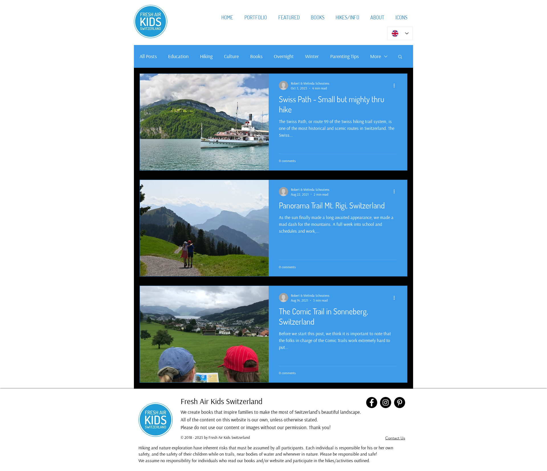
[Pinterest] (399, 402)
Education (178, 56)
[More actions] (396, 85)
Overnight (284, 56)
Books (256, 56)
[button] (400, 57)
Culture (231, 56)
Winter (312, 56)
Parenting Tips (344, 56)
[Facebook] (371, 402)
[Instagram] (385, 402)
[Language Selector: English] (400, 33)
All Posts (148, 56)
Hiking (206, 56)
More (375, 56)
